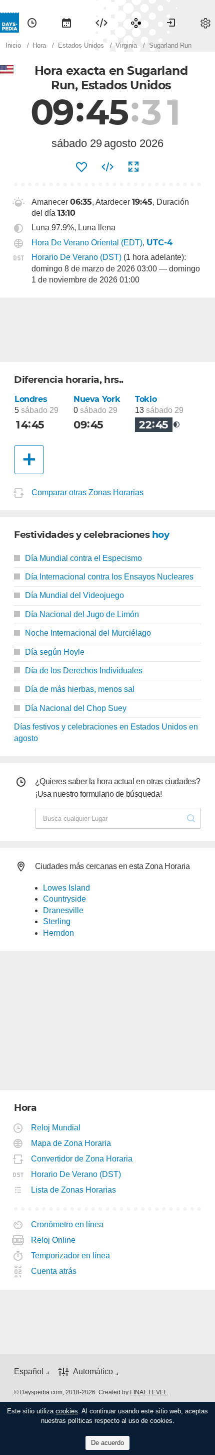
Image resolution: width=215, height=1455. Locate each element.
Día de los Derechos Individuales (83, 670)
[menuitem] (32, 23)
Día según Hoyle (54, 652)
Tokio (145, 399)
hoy (161, 534)
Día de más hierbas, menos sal (79, 689)
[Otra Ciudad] (29, 459)
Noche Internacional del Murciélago (88, 633)
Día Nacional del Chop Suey (75, 708)
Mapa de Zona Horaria (71, 1143)
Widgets (101, 23)
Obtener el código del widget (108, 167)
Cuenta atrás (54, 1271)
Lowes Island (66, 888)
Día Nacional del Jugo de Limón (82, 614)
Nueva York (97, 399)
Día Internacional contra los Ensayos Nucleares (109, 576)
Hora (32, 23)
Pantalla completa (134, 167)
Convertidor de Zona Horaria (82, 1158)
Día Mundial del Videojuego (74, 595)
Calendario (66, 23)
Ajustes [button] (205, 23)
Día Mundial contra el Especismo (83, 558)
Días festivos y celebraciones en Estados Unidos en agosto (106, 732)
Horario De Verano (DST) (77, 257)
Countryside (64, 899)
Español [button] (29, 1371)
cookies (67, 1411)
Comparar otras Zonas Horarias (88, 493)
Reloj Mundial (56, 1127)
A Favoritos (82, 167)
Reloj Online (54, 1240)
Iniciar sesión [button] (171, 23)
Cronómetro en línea (68, 1224)
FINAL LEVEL (149, 1392)
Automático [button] (93, 1371)
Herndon (58, 933)
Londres (30, 399)
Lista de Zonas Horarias (74, 1190)
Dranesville (63, 910)
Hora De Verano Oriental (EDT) (87, 242)
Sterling (56, 921)
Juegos (136, 23)
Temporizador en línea (71, 1255)
